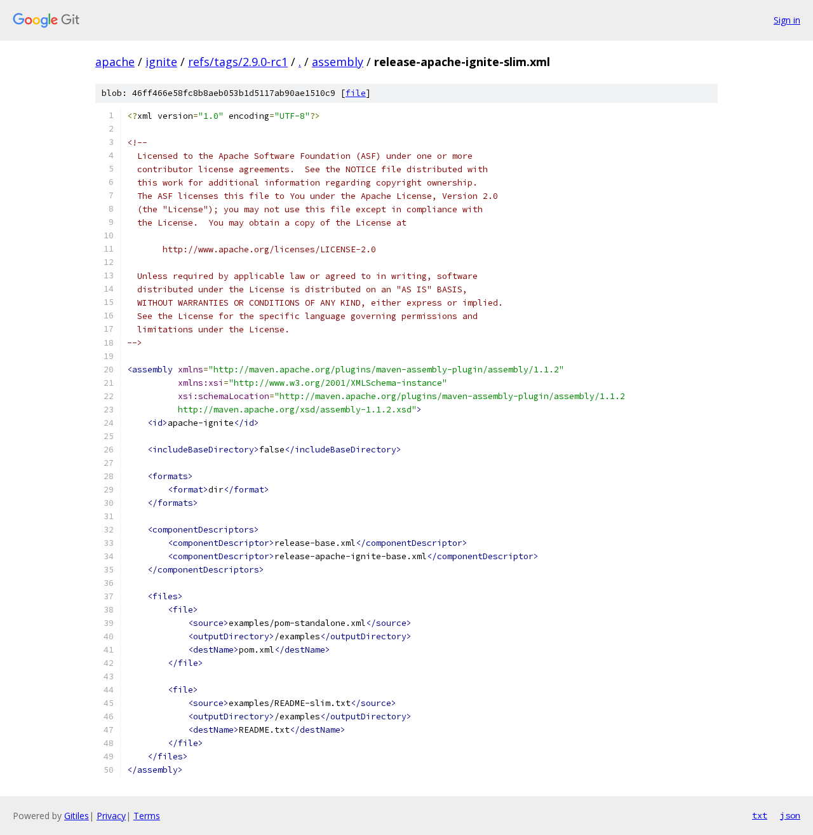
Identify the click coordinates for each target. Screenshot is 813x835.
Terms (146, 816)
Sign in (787, 20)
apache (115, 61)
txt (759, 815)
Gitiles (76, 816)
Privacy (111, 816)
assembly (337, 61)
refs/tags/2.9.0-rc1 (238, 61)
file (356, 93)
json (790, 815)
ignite (161, 61)
